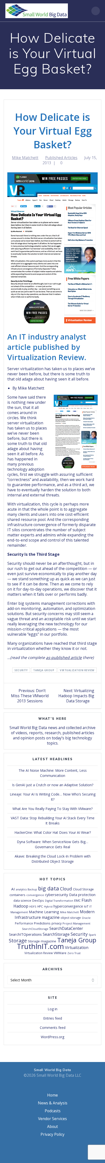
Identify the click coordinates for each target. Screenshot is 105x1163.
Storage (18, 940)
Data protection (82, 894)
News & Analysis (52, 1103)
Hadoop (20, 906)
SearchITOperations (25, 934)
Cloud (66, 889)
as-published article (64, 657)
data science (22, 900)
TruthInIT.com (40, 946)
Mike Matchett (25, 157)
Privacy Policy (52, 1134)
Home (52, 1095)
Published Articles (61, 157)
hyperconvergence (68, 906)
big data (48, 888)
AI (13, 888)
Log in (52, 1009)
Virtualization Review (77, 670)
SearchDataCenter (66, 928)
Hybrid (48, 906)
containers (17, 895)
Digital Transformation (59, 900)
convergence (35, 895)
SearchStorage (56, 934)
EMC (77, 900)
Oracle (86, 918)
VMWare (60, 953)
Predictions (42, 923)
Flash (87, 900)
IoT (86, 906)
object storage (71, 918)
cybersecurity (56, 894)
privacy (57, 923)
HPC (40, 906)
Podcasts (53, 1110)
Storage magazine (42, 941)
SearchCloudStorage (35, 929)
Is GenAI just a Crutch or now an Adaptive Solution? (52, 785)
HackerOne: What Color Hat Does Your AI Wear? (52, 832)
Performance (24, 923)
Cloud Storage (83, 889)
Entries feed (52, 1018)
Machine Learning (44, 911)
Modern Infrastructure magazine (55, 914)
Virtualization (76, 947)
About (52, 1126)
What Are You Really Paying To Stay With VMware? (52, 808)
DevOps (38, 900)
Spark (92, 934)
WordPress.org (52, 1037)
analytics (21, 889)
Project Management (76, 923)
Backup (32, 889)
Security (21, 670)
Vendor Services (52, 1118)
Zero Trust (74, 953)
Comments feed (52, 1027)
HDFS (32, 906)
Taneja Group (43, 670)
